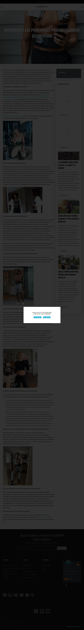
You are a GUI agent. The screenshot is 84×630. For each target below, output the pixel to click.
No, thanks (47, 317)
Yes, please (38, 317)
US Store (47, 314)
